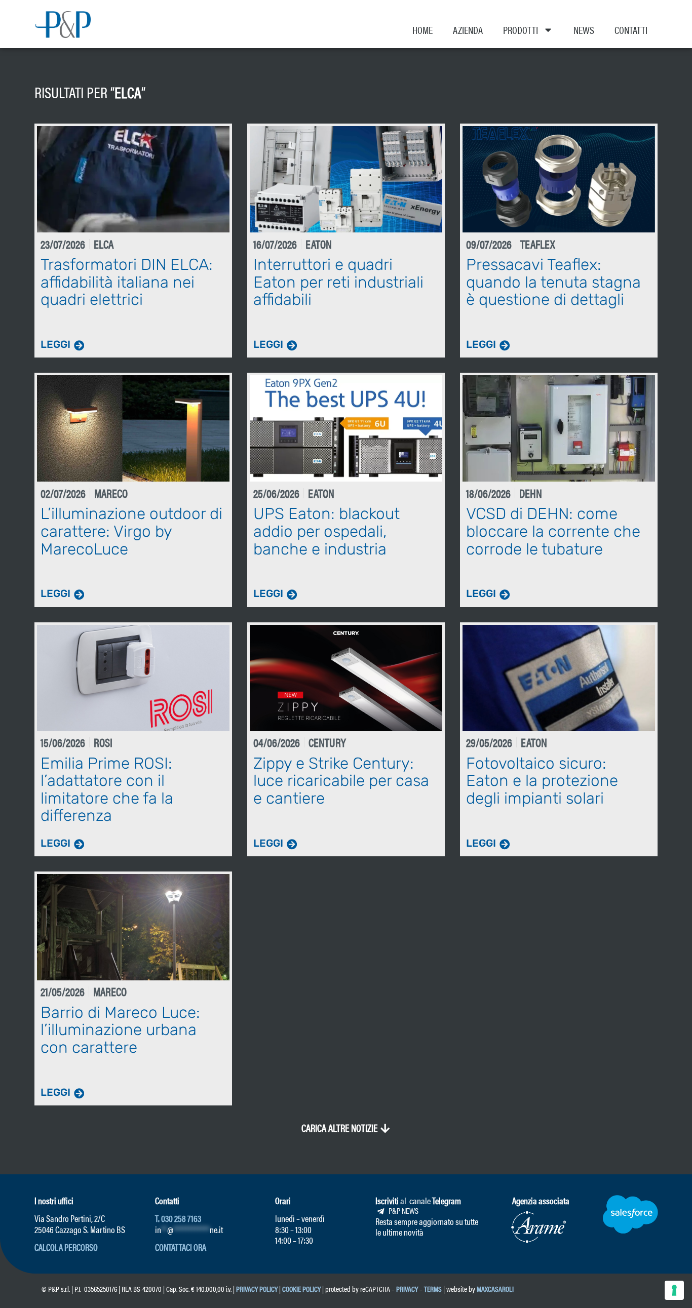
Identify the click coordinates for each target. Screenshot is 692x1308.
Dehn (530, 493)
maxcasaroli (496, 1288)
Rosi (103, 742)
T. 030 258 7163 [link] (178, 1218)
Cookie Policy (301, 1288)
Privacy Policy (257, 1288)
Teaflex (537, 243)
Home (422, 29)
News (583, 29)
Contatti (630, 29)
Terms (433, 1288)
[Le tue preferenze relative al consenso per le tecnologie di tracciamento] (674, 1290)
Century (327, 742)
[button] (345, 1128)
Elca (127, 92)
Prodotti (520, 29)
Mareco (111, 493)
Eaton (318, 243)
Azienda (468, 29)
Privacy (407, 1288)
